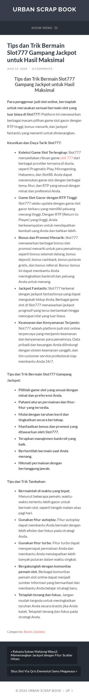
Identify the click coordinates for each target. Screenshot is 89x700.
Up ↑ (69, 690)
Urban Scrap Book (44, 9)
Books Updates (34, 632)
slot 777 (66, 158)
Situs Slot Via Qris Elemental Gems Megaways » (44, 671)
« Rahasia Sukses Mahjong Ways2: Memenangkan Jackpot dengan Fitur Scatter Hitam (42, 655)
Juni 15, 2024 (17, 68)
